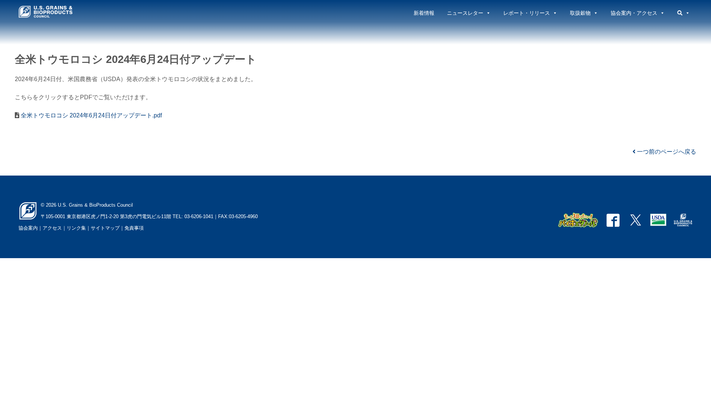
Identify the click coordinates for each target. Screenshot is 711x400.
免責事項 (134, 228)
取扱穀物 (580, 13)
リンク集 (76, 228)
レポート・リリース (526, 13)
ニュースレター (465, 13)
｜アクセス (50, 228)
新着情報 (424, 13)
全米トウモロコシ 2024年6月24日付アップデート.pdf (90, 115)
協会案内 (28, 228)
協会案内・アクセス (634, 13)
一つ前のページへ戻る (665, 152)
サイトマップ (105, 228)
